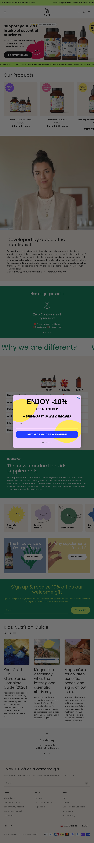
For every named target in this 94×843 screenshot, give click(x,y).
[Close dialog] (78, 397)
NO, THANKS (47, 442)
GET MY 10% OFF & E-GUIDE (47, 434)
